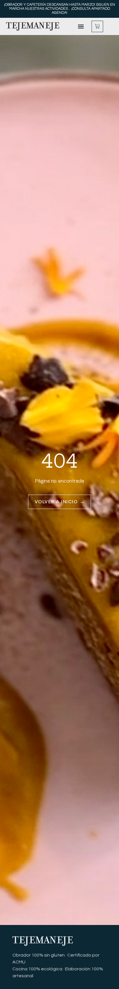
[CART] (97, 26)
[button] (81, 26)
